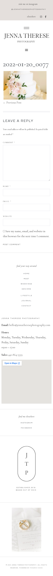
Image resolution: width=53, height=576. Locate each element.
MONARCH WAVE (36, 568)
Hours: (5, 332)
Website (7, 216)
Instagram (26, 423)
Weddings (26, 284)
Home (26, 273)
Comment (9, 142)
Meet (26, 278)
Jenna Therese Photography (20, 318)
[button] (26, 49)
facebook (26, 428)
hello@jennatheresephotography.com (29, 325)
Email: (5, 325)
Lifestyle (26, 295)
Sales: (4, 354)
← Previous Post (12, 102)
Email (7, 201)
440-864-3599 (15, 354)
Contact (26, 306)
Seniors (26, 289)
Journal (26, 300)
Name (7, 186)
